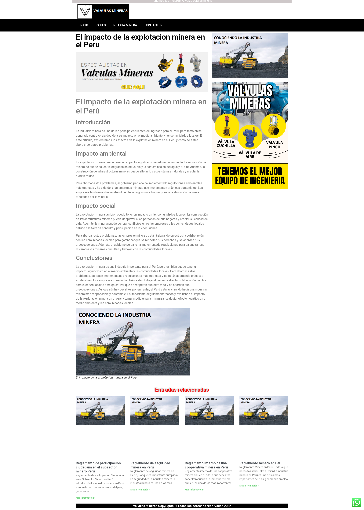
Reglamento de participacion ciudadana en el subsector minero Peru (98, 467)
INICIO (84, 25)
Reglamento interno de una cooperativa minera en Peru (206, 465)
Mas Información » (86, 498)
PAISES (101, 25)
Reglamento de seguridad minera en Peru (150, 465)
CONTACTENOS (155, 25)
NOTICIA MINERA (125, 25)
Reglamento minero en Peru (260, 463)
